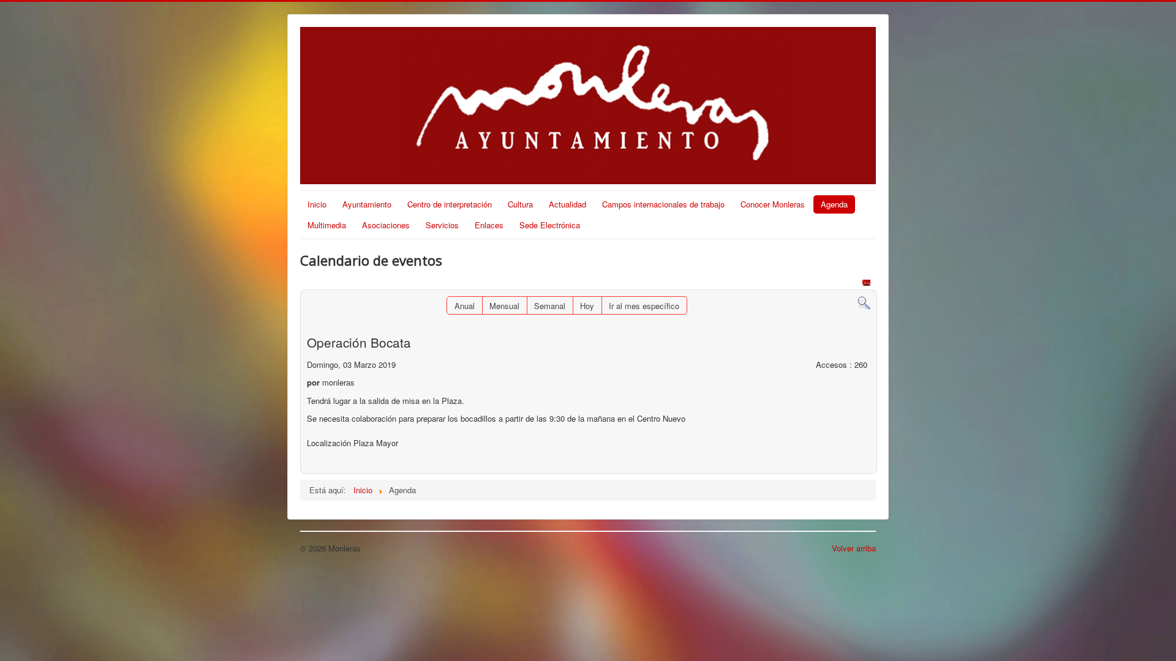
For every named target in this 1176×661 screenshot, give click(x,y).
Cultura (520, 204)
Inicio (316, 204)
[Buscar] (864, 302)
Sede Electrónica (549, 225)
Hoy (587, 306)
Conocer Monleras (773, 204)
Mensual (504, 306)
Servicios (442, 225)
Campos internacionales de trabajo (663, 204)
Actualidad (567, 204)
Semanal (549, 306)
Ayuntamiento (366, 204)
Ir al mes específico (644, 306)
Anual (464, 306)
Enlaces (489, 225)
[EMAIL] (867, 283)
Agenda (834, 204)
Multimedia (326, 225)
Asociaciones (386, 225)
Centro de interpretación (449, 204)
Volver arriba (854, 548)
